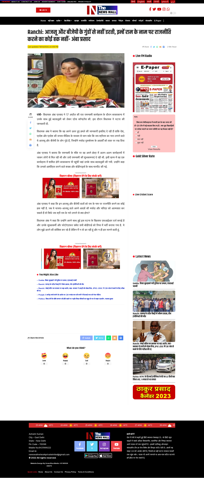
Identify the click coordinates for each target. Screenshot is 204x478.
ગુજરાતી (165, 1)
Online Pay (71, 2)
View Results (154, 149)
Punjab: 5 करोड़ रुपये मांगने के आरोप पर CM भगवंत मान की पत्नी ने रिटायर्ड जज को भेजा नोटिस (69, 295)
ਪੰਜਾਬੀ (156, 1)
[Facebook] (80, 446)
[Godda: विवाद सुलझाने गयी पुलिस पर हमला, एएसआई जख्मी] (154, 271)
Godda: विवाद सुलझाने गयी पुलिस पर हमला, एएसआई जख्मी (57, 280)
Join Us (37, 2)
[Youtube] (116, 446)
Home (40, 472)
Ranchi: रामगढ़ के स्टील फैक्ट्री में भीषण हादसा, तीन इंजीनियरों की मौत (61, 284)
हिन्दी (133, 1)
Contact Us (26, 2)
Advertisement (48, 2)
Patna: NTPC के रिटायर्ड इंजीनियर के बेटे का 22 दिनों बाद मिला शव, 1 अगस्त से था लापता (154, 378)
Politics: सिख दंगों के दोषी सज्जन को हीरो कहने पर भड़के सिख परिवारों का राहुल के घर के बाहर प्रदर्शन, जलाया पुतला (75, 299)
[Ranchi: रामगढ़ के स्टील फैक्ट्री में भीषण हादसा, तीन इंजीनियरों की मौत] (154, 301)
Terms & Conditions (86, 472)
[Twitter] (92, 446)
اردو (172, 1)
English (141, 1)
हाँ (138, 132)
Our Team (61, 2)
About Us (15, 2)
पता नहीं (140, 139)
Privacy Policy (84, 2)
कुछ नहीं (140, 142)
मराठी (149, 1)
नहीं (138, 136)
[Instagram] (104, 446)
